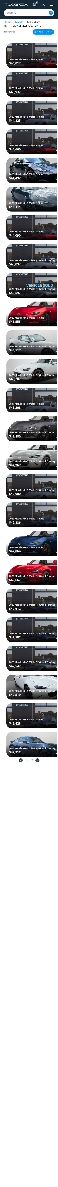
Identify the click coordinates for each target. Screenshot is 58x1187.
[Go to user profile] (43, 4)
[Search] (51, 13)
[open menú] (52, 4)
